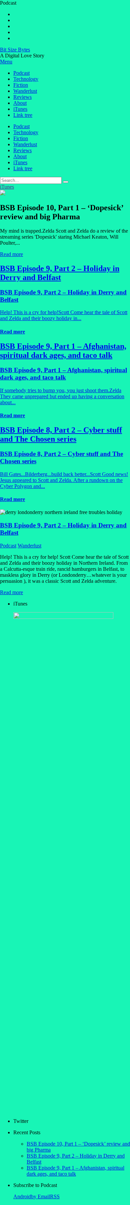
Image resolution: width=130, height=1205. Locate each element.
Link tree (22, 115)
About (20, 103)
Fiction (20, 85)
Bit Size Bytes (15, 49)
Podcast (21, 73)
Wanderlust (25, 91)
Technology (25, 79)
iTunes (20, 109)
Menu (6, 61)
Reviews (22, 97)
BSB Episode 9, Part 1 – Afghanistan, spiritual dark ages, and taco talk (75, 1171)
